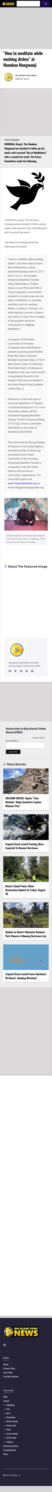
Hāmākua (10, 1405)
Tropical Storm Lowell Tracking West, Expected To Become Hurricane (24, 846)
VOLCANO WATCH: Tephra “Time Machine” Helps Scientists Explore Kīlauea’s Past (23, 802)
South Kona (11, 1438)
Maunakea (10, 1417)
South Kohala (12, 1434)
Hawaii (6, 1401)
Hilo (8, 1409)
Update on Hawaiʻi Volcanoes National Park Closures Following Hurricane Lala (25, 934)
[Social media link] (10, 671)
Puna (8, 1429)
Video (5, 1454)
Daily (5, 1397)
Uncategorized (9, 1450)
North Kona (11, 1425)
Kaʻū (8, 1413)
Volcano (9, 1442)
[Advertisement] (26, 28)
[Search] (45, 4)
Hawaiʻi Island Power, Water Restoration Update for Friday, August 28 (25, 890)
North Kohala (12, 1421)
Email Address (12, 741)
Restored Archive (10, 1446)
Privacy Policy (9, 1368)
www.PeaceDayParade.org (22, 483)
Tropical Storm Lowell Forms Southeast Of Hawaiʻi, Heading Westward (25, 976)
